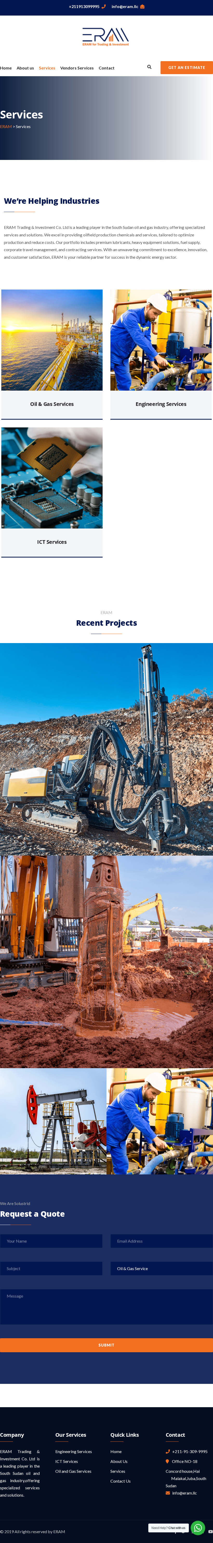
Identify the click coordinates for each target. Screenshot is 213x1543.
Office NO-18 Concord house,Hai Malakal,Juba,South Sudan (186, 1473)
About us (25, 67)
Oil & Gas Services (52, 403)
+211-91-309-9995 (189, 1451)
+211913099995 (84, 6)
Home (6, 67)
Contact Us (120, 1480)
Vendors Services (77, 67)
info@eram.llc (125, 6)
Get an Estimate (186, 67)
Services (47, 67)
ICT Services (51, 541)
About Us (119, 1461)
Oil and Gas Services (73, 1471)
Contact (107, 67)
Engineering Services (161, 403)
